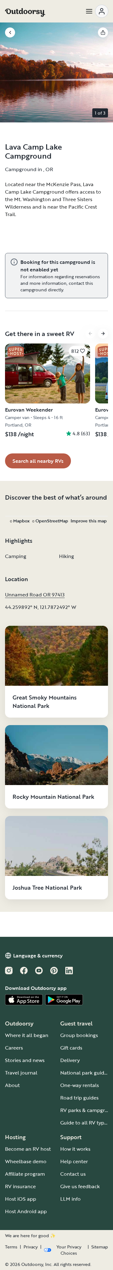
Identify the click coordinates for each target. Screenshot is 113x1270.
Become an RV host (28, 1149)
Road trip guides (79, 1097)
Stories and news (25, 1060)
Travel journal (21, 1072)
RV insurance (20, 1186)
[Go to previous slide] (90, 334)
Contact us (73, 1174)
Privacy (31, 1247)
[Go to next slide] (103, 334)
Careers (14, 1047)
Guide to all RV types (84, 1122)
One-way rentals (79, 1085)
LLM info (70, 1199)
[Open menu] (96, 11)
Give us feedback (80, 1186)
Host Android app (26, 1211)
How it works (75, 1149)
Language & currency (38, 955)
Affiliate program (25, 1174)
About (12, 1085)
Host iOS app (20, 1199)
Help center (74, 1161)
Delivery (70, 1060)
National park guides (84, 1072)
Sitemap (99, 1247)
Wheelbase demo (25, 1161)
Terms (11, 1247)
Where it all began (26, 1035)
